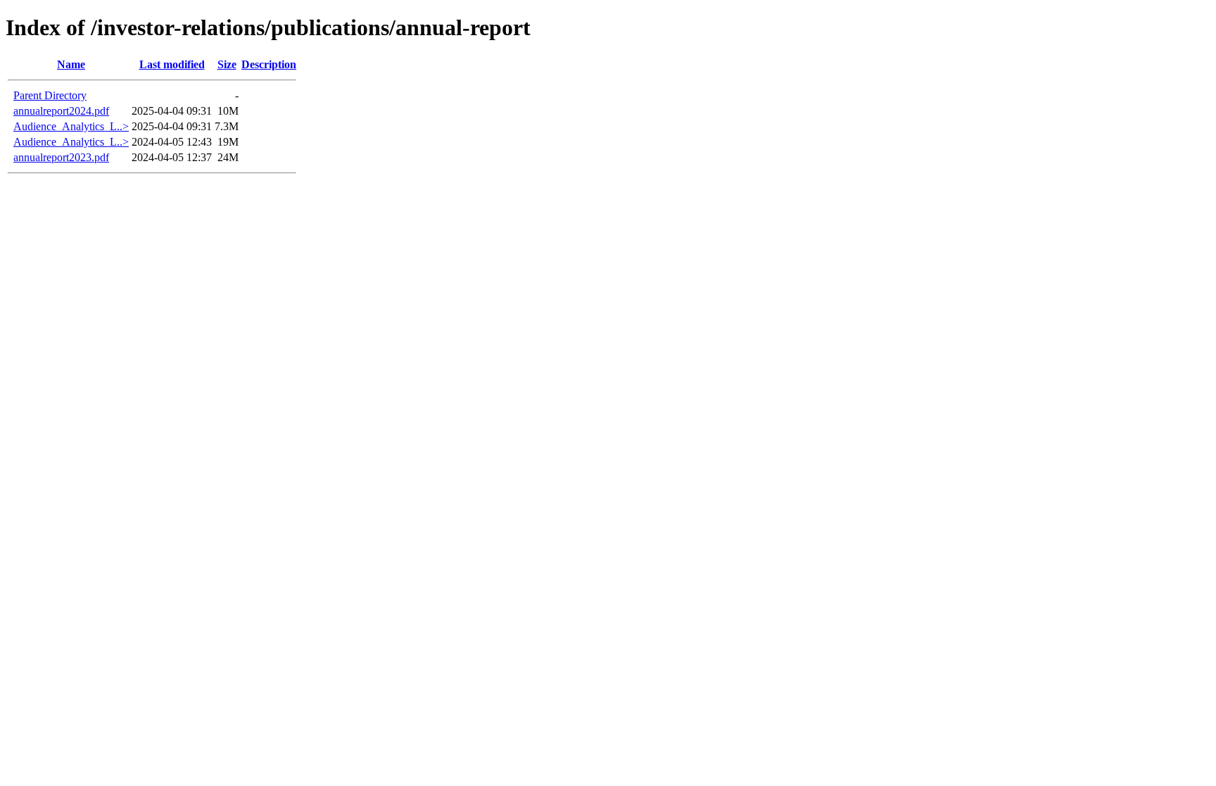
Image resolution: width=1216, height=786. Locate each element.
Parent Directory (50, 95)
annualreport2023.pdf (61, 157)
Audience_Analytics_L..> (71, 126)
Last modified (172, 64)
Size (226, 64)
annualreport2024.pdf (61, 111)
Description (268, 64)
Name (71, 64)
